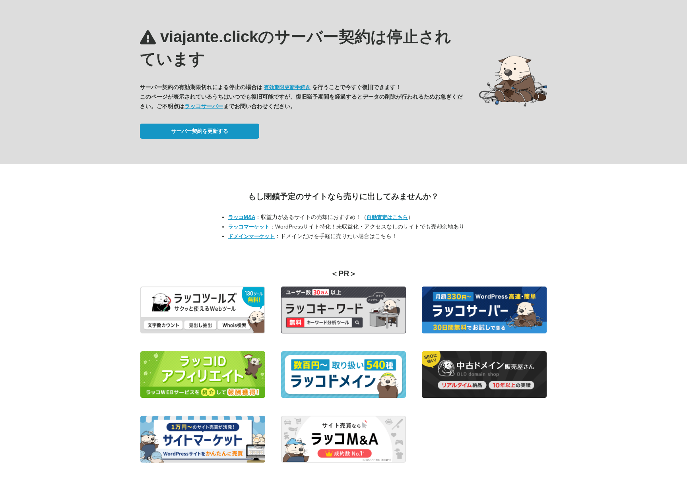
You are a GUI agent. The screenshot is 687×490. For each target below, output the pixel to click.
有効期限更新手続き (287, 87)
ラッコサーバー (203, 106)
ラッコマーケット (249, 227)
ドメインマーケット (251, 236)
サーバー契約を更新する (199, 131)
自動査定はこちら (387, 217)
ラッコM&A (241, 217)
